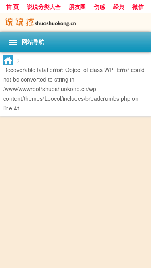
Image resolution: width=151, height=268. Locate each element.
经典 (118, 6)
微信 (138, 6)
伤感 (99, 6)
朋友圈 (77, 6)
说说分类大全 (44, 6)
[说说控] (75, 22)
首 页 (12, 6)
